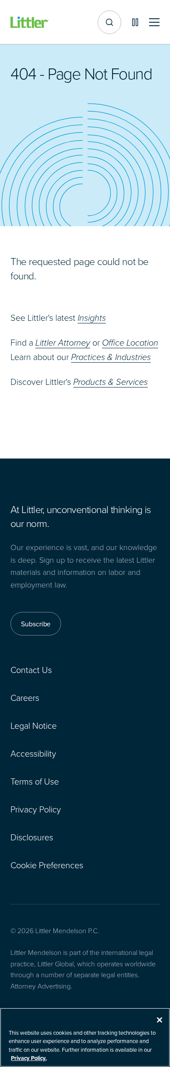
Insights (92, 317)
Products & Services (110, 381)
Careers (24, 697)
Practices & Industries (111, 357)
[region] (85, 1037)
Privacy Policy (35, 809)
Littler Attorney (62, 342)
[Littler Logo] (29, 22)
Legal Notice (33, 725)
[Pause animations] (135, 22)
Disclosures (31, 837)
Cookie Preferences (46, 865)
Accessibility (33, 753)
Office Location (130, 342)
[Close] (159, 1020)
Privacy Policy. (29, 1058)
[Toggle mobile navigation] (154, 22)
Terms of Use (34, 781)
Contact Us (31, 669)
